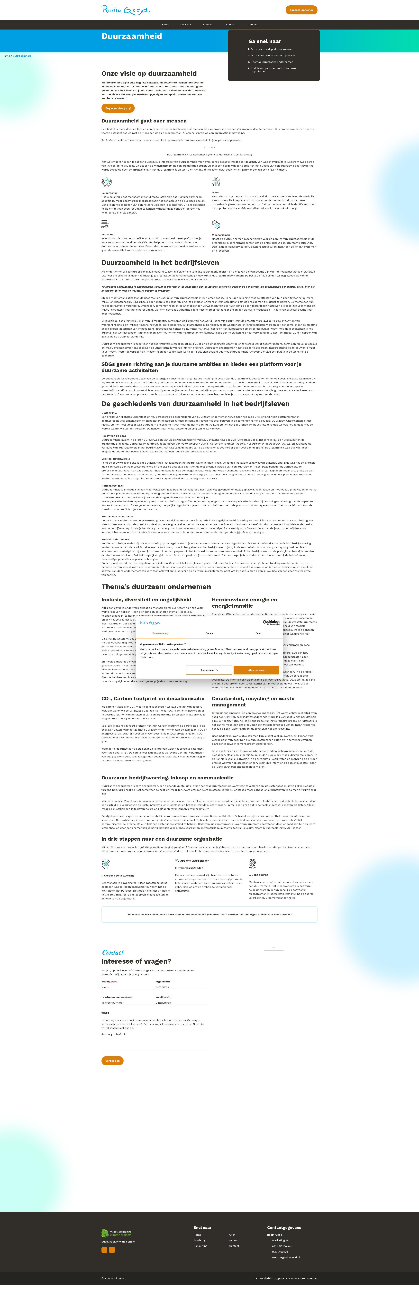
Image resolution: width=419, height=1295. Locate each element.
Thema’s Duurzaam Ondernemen (272, 61)
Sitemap (312, 1278)
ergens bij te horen (124, 615)
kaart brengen (137, 725)
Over (232, 1234)
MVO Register (292, 827)
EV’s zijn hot (299, 652)
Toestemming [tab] (160, 633)
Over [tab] (258, 633)
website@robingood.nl (286, 1257)
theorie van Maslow (194, 615)
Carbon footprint (168, 725)
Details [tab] (210, 633)
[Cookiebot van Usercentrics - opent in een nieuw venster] (265, 622)
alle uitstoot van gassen (186, 706)
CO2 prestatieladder (183, 733)
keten (301, 804)
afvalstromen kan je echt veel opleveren (267, 735)
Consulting (200, 1245)
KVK (122, 737)
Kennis (233, 1240)
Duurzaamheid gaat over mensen (272, 49)
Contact (234, 1245)
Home (6, 55)
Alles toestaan (256, 670)
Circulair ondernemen (226, 712)
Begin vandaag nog (118, 108)
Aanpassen (207, 670)
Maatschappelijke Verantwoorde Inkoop (126, 801)
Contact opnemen (302, 9)
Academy (199, 1240)
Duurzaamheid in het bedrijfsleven (273, 55)
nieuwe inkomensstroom (239, 743)
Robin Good (118, 1278)
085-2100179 (280, 1251)
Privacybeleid (264, 1278)
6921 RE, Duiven (282, 1246)
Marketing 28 (280, 1240)
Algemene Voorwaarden (290, 1278)
